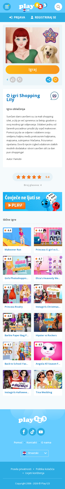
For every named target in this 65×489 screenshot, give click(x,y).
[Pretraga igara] (58, 6)
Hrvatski (33, 453)
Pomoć (18, 442)
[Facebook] (24, 432)
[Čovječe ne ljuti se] (32, 210)
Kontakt (32, 442)
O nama (46, 442)
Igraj (33, 69)
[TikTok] (32, 432)
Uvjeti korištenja (34, 473)
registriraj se (45, 17)
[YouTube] (41, 432)
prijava (19, 17)
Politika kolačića (45, 469)
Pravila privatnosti (21, 469)
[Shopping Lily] (32, 45)
